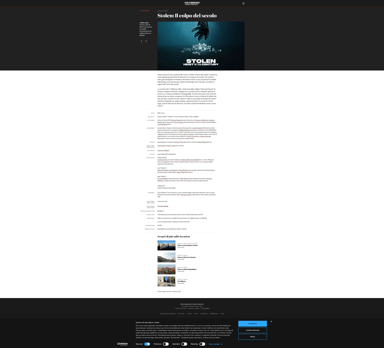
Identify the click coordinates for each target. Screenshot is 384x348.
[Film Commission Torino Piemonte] (192, 3)
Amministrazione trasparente (168, 313)
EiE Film (160, 211)
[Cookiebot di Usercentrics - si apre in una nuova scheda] (122, 344)
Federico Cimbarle (187, 134)
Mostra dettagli (214, 344)
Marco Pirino (181, 172)
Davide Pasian (176, 120)
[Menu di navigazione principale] (243, 4)
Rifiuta (252, 337)
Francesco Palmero (163, 150)
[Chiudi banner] (271, 321)
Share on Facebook (141, 41)
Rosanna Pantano (186, 195)
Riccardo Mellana (163, 179)
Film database (145, 10)
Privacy (196, 313)
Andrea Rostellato (163, 170)
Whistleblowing (214, 313)
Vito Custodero (179, 122)
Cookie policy (204, 313)
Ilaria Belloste (203, 142)
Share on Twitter (146, 41)
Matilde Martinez (184, 130)
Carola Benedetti (197, 128)
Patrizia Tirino (179, 142)
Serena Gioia (161, 146)
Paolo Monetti (183, 170)
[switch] (166, 344)
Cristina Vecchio (163, 160)
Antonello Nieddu (163, 206)
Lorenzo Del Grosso (192, 136)
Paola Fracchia (171, 146)
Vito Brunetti (173, 170)
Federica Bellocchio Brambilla (190, 160)
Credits (222, 313)
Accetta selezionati (252, 330)
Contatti (189, 313)
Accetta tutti (252, 323)
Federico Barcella (205, 136)
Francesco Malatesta (201, 120)
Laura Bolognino (163, 124)
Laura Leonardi (162, 154)
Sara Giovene (162, 142)
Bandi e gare (181, 313)
